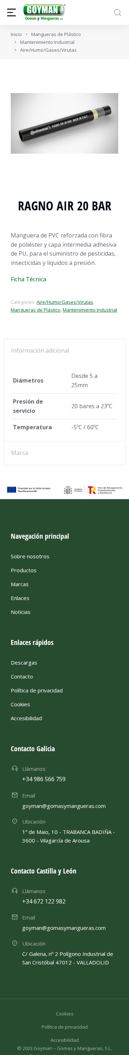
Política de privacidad (65, 1027)
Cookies (64, 1013)
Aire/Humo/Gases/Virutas (65, 302)
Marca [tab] (19, 453)
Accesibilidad (65, 1040)
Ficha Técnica (28, 279)
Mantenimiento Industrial (90, 310)
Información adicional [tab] (40, 350)
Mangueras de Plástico (36, 310)
